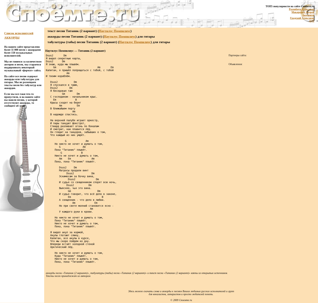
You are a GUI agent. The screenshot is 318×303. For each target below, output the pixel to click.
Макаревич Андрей (303, 12)
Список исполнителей (18, 33)
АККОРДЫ (12, 37)
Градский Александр (302, 18)
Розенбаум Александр (301, 9)
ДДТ (311, 21)
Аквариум (308, 15)
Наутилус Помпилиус (114, 31)
